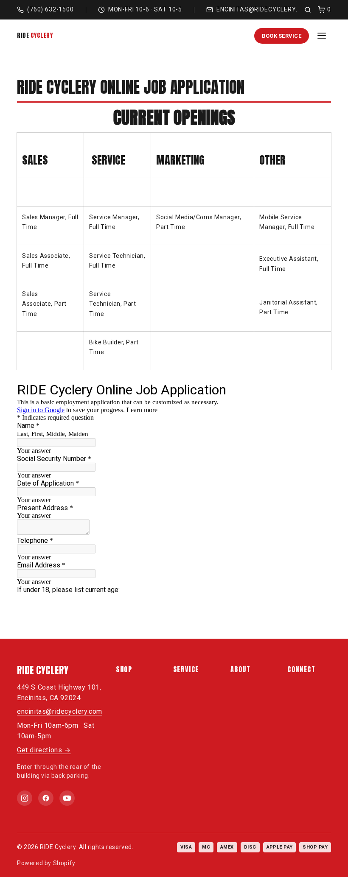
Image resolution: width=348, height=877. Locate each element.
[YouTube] (67, 798)
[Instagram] (24, 798)
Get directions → (44, 750)
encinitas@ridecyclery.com (264, 9)
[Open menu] (321, 35)
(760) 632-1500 (50, 9)
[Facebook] (45, 798)
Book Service (281, 36)
